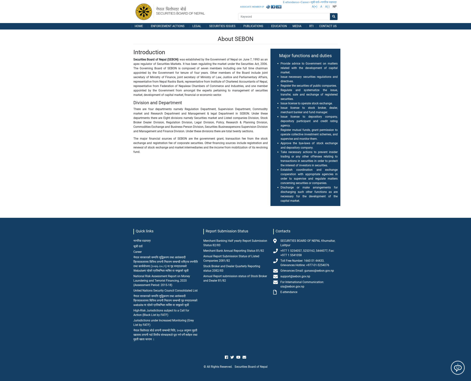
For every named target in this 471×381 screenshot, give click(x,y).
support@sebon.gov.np (295, 276)
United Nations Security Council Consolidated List (165, 290)
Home (139, 26)
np (335, 6)
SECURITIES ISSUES (222, 26)
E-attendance (291, 2)
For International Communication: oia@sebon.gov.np (302, 284)
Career (305, 2)
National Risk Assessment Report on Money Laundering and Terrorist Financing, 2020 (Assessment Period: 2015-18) (161, 280)
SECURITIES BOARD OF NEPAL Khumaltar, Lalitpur (307, 243)
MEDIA (297, 26)
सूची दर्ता (315, 2)
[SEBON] (144, 12)
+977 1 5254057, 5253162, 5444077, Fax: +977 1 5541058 (307, 253)
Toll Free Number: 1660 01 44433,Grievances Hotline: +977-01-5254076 (304, 263)
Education (279, 26)
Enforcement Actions (168, 26)
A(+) (314, 6)
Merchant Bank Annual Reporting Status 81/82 (233, 250)
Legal (196, 26)
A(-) (327, 6)
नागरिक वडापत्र (329, 2)
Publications (253, 26)
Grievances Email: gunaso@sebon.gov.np (307, 270)
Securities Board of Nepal (251, 366)
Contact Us (328, 26)
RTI (311, 26)
